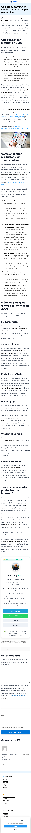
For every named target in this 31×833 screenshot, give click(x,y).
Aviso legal (6, 816)
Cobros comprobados (9, 797)
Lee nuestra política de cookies (15, 823)
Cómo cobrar (6, 801)
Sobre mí (15, 620)
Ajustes (15, 829)
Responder (5, 764)
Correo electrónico (8, 707)
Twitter (5, 784)
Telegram (5, 781)
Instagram (5, 782)
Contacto (15, 625)
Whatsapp (5, 779)
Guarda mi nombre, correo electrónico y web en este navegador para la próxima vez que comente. (15, 727)
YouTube (5, 787)
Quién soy (5, 813)
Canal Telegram (15, 611)
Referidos (5, 798)
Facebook (5, 785)
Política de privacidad (19, 695)
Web (2, 715)
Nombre (4, 698)
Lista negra (6, 800)
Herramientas (6, 803)
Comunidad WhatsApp (15, 616)
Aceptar (15, 826)
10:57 (27, 754)
